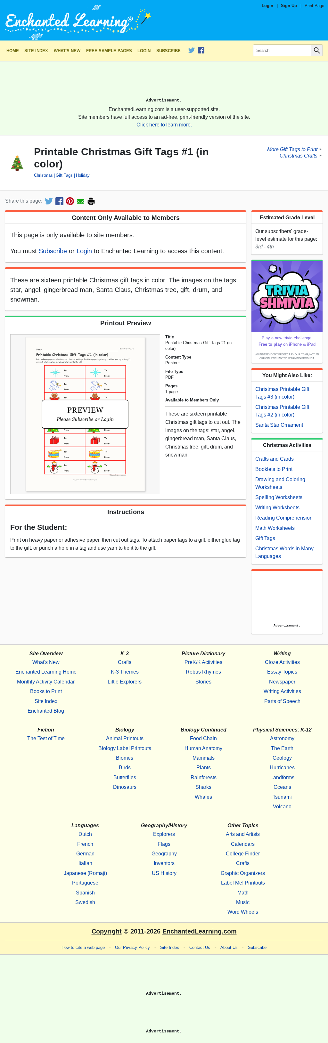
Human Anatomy (203, 748)
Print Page (314, 5)
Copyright (107, 931)
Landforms (282, 777)
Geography (164, 853)
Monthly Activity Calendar (46, 681)
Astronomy (282, 738)
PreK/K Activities (203, 662)
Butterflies (124, 777)
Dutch (85, 834)
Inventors (164, 863)
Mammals (204, 758)
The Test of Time (46, 738)
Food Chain (203, 738)
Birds (125, 767)
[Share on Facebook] (59, 201)
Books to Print (46, 691)
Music (243, 902)
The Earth (282, 748)
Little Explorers (125, 681)
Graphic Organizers (243, 873)
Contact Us (199, 947)
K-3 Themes (125, 672)
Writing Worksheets (277, 507)
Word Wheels (242, 912)
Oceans (282, 787)
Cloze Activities (282, 662)
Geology (282, 758)
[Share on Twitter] (49, 201)
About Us (229, 947)
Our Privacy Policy (132, 947)
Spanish (85, 892)
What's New (67, 50)
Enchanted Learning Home (46, 672)
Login (267, 5)
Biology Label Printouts (124, 748)
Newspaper (282, 681)
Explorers (164, 834)
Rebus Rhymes (203, 672)
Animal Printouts (125, 738)
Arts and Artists (243, 834)
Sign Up (289, 5)
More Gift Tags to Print (292, 149)
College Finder (243, 853)
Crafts (124, 662)
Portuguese (85, 882)
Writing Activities (282, 691)
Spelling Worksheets (278, 497)
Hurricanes (282, 767)
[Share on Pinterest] (70, 201)
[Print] (91, 201)
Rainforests (204, 777)
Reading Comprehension (284, 518)
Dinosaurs (124, 787)
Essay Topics (282, 672)
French (85, 844)
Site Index (36, 50)
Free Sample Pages (109, 50)
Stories (203, 681)
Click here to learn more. (164, 124)
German (85, 853)
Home (12, 50)
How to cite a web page (83, 947)
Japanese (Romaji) (85, 873)
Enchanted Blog (46, 711)
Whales (203, 797)
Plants (203, 767)
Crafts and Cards (274, 459)
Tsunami (282, 797)
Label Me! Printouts (243, 882)
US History (164, 873)
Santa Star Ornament (279, 425)
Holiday (82, 175)
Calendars (243, 844)
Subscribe (168, 50)
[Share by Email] (81, 201)
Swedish (85, 902)
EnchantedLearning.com (199, 931)
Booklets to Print (273, 469)
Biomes (124, 758)
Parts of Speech (282, 701)
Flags (164, 844)
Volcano (282, 806)
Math (243, 892)
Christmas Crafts (298, 155)
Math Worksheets (275, 528)
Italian (85, 863)
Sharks (203, 787)
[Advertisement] (164, 82)
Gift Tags (64, 175)
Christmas (43, 175)
